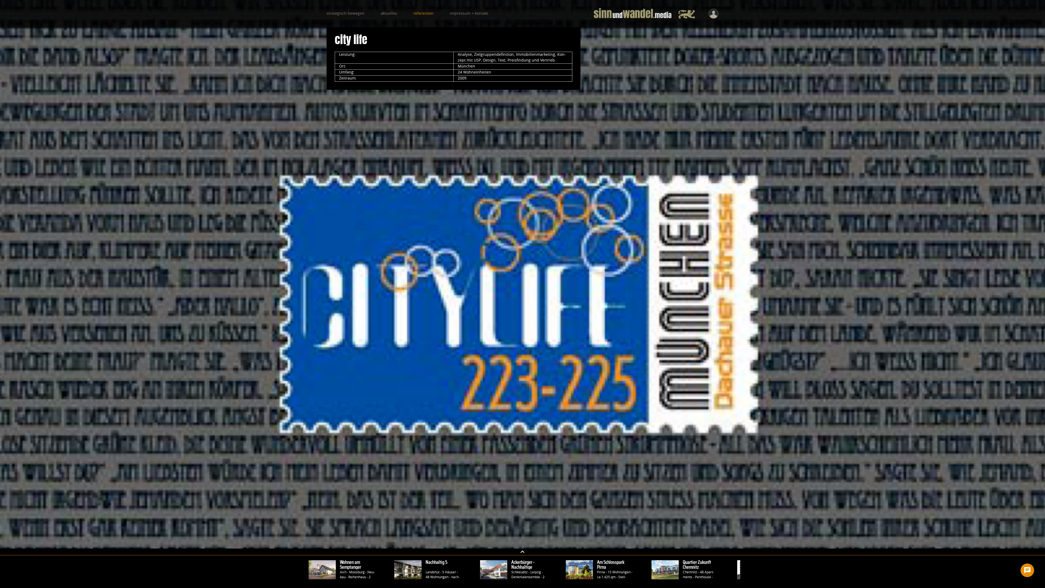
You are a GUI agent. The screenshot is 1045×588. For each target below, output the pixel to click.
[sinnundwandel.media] (644, 13)
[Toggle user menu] (713, 14)
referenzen (423, 14)
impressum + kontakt (469, 14)
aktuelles (389, 14)
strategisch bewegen (345, 14)
